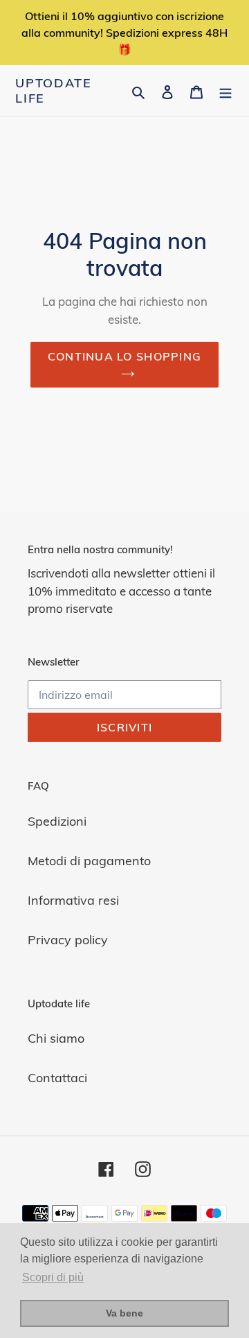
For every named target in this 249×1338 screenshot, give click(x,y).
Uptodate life (53, 90)
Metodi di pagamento (89, 861)
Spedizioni (57, 821)
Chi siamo (56, 1038)
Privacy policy (68, 940)
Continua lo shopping (125, 356)
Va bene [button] (124, 1313)
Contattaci (57, 1078)
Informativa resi (73, 900)
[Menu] (225, 90)
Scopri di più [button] (53, 1277)
